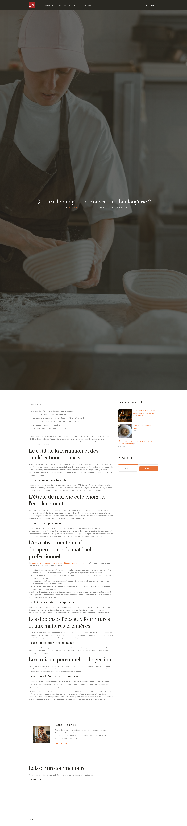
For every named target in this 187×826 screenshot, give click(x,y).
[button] (110, 404)
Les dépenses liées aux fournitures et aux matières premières (56, 422)
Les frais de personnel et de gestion (46, 425)
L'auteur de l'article (66, 725)
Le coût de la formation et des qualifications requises (53, 411)
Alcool (89, 5)
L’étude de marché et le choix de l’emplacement (51, 414)
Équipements (64, 5)
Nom (31, 809)
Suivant (149, 468)
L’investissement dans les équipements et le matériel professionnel (58, 418)
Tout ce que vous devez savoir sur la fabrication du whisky (144, 413)
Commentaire (36, 779)
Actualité (49, 5)
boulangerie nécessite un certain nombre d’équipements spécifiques (58, 563)
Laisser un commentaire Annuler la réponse (49, 429)
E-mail (32, 819)
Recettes (77, 5)
